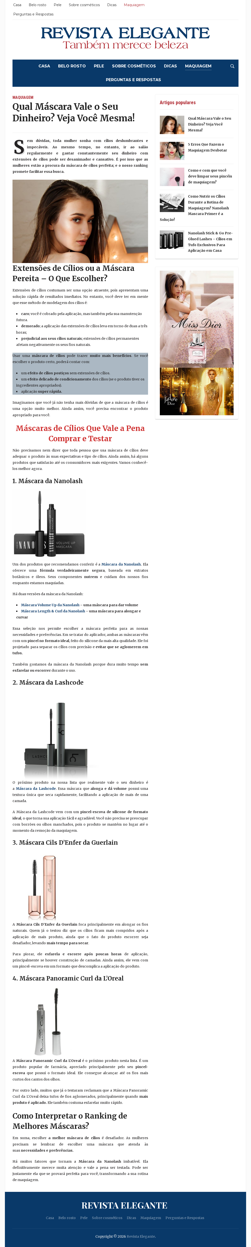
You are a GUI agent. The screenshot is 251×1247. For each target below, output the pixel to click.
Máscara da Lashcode (36, 788)
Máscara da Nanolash (121, 564)
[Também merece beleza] (125, 39)
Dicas (111, 5)
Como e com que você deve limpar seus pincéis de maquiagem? (210, 176)
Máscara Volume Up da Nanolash (50, 605)
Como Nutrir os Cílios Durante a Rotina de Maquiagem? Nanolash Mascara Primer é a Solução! (194, 208)
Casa (17, 5)
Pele (58, 5)
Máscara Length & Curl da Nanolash (53, 611)
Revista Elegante (124, 1205)
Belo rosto (37, 5)
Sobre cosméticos (84, 5)
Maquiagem (134, 5)
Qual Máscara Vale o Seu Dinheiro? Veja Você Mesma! (209, 124)
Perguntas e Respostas (33, 14)
